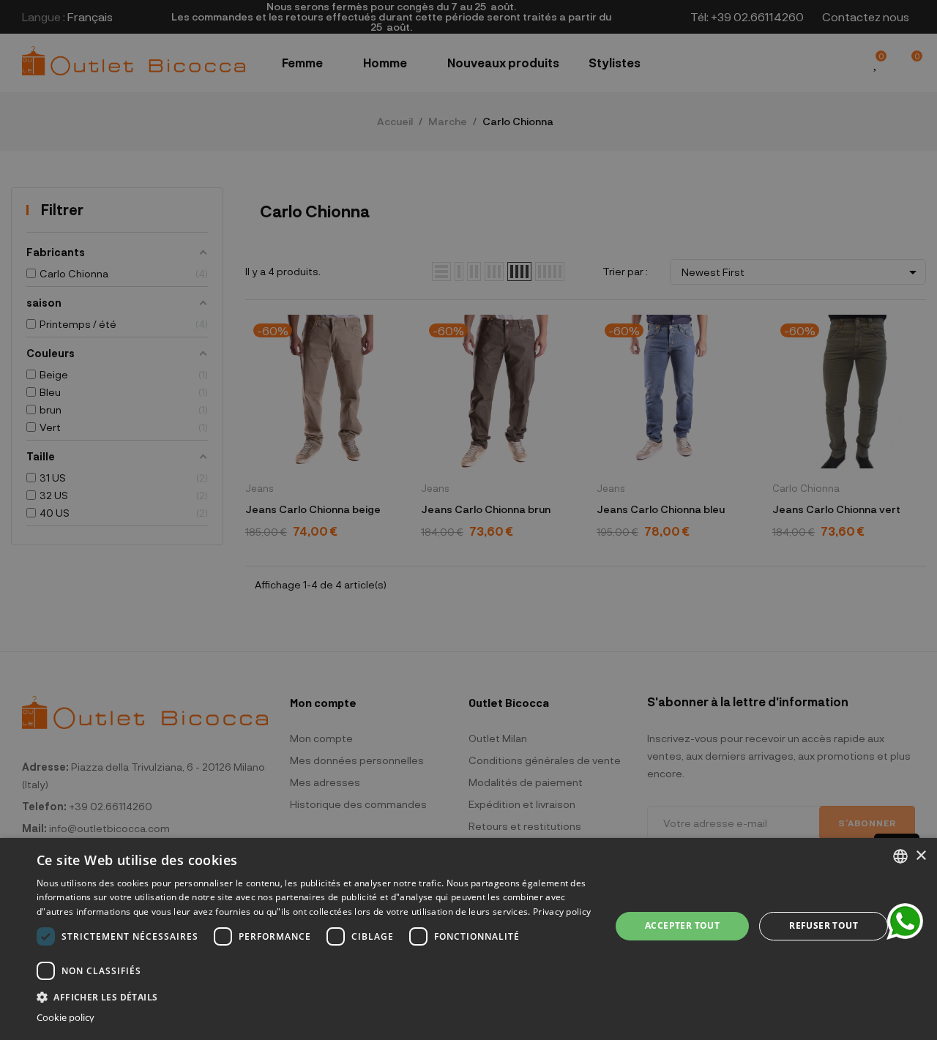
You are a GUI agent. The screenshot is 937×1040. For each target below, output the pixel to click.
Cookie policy (65, 1017)
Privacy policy (562, 911)
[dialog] (468, 939)
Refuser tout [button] (823, 925)
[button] (315, 995)
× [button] (920, 855)
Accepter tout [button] (682, 925)
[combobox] (900, 856)
